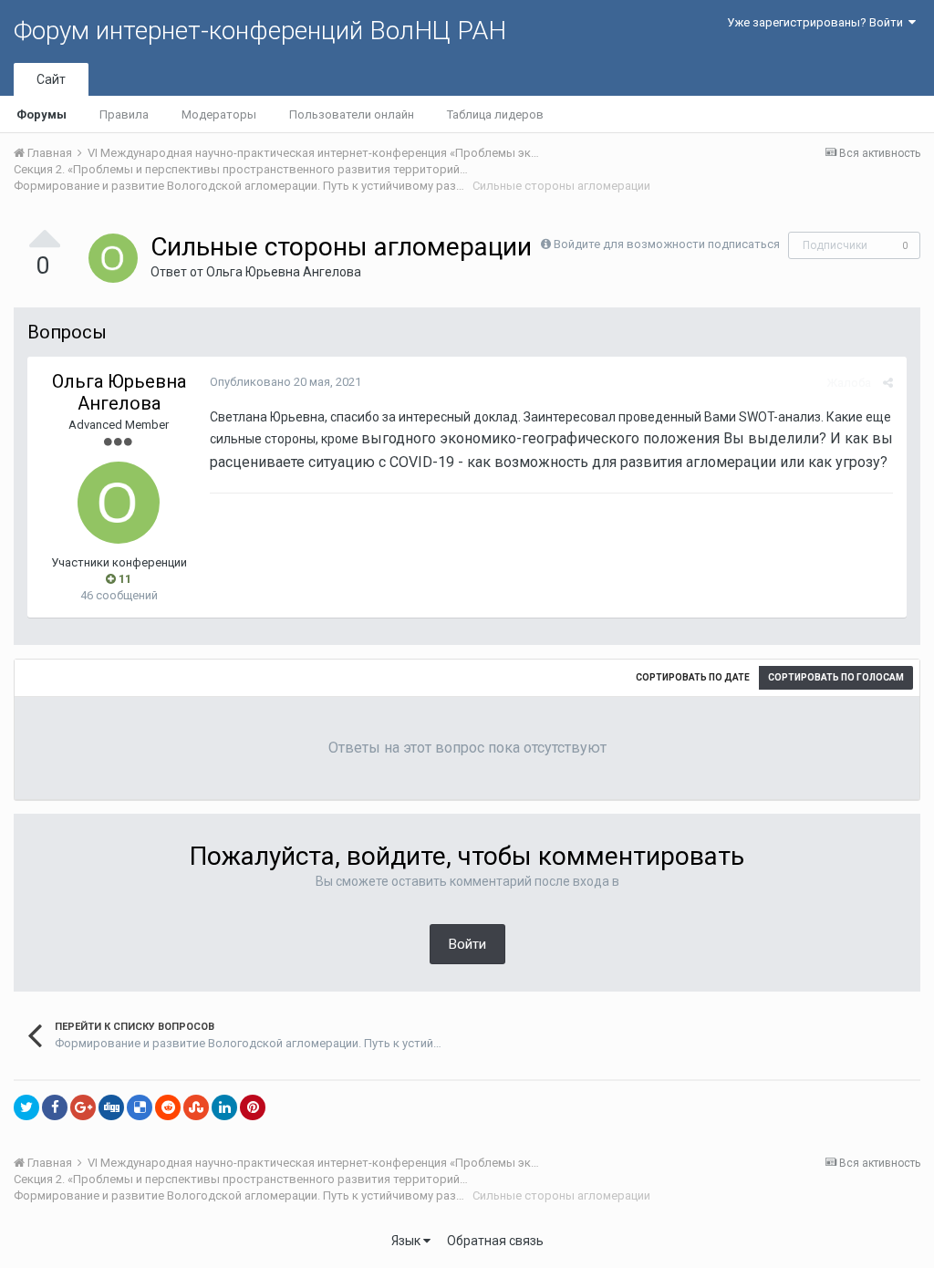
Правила (124, 114)
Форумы (41, 114)
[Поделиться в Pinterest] (252, 1107)
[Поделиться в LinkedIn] (224, 1107)
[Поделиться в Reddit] (168, 1107)
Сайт (51, 79)
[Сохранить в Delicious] (139, 1107)
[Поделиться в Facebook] (54, 1107)
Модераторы (219, 114)
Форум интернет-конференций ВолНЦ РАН (260, 31)
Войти (467, 944)
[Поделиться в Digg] (111, 1107)
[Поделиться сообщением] (888, 383)
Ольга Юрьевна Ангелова (283, 272)
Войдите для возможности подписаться (667, 244)
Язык (407, 1240)
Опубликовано (285, 382)
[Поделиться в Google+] (83, 1107)
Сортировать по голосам (836, 677)
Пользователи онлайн (351, 114)
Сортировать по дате (693, 677)
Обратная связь (495, 1240)
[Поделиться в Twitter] (26, 1107)
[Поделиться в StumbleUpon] (196, 1107)
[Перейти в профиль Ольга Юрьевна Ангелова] (113, 258)
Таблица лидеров (495, 114)
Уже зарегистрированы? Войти (817, 22)
